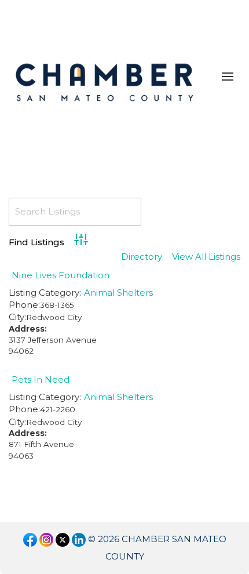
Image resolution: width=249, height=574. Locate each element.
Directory (141, 257)
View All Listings (206, 257)
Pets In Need (40, 379)
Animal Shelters (118, 292)
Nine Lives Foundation (60, 275)
